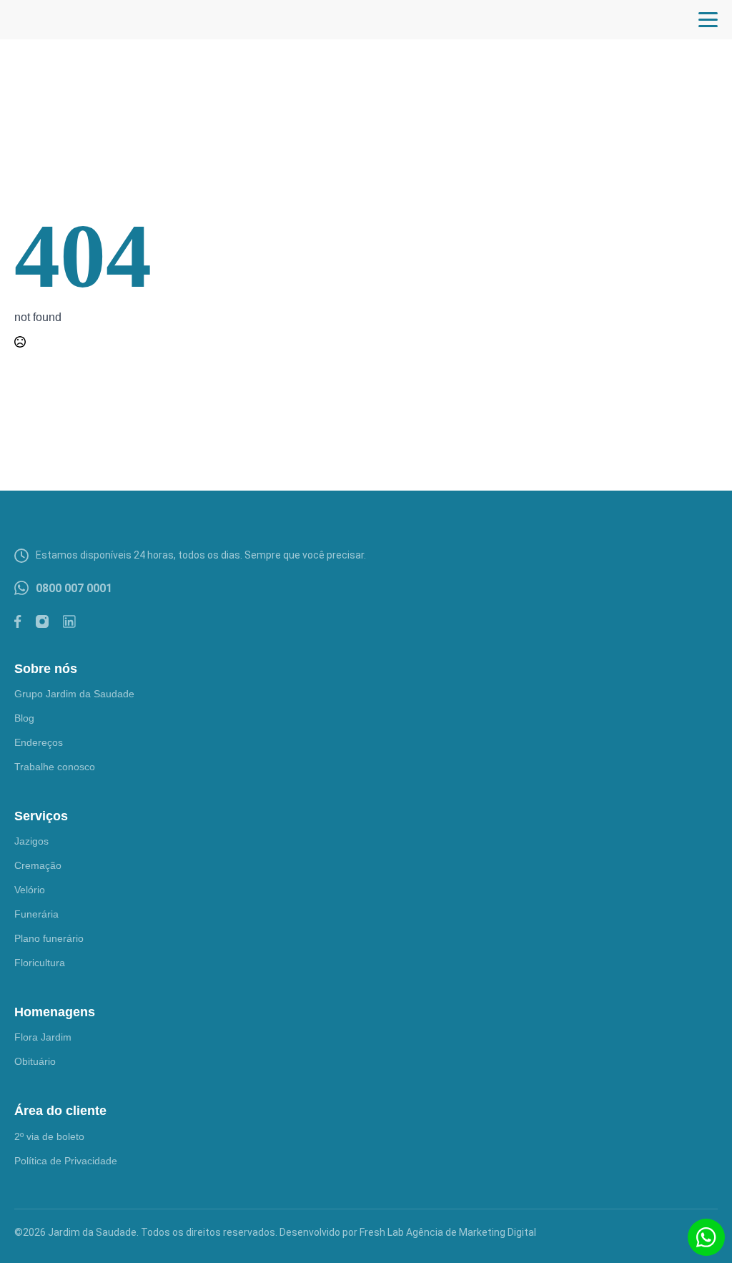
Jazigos (31, 841)
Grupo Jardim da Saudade (74, 693)
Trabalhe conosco (54, 766)
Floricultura (39, 962)
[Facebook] (17, 621)
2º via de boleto (49, 1136)
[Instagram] (42, 621)
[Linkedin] (69, 621)
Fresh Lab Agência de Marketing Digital (448, 1232)
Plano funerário (49, 938)
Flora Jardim (42, 1037)
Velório (29, 889)
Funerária (36, 914)
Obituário (35, 1061)
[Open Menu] (708, 19)
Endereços (38, 742)
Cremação (37, 865)
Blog (24, 718)
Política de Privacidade (65, 1160)
